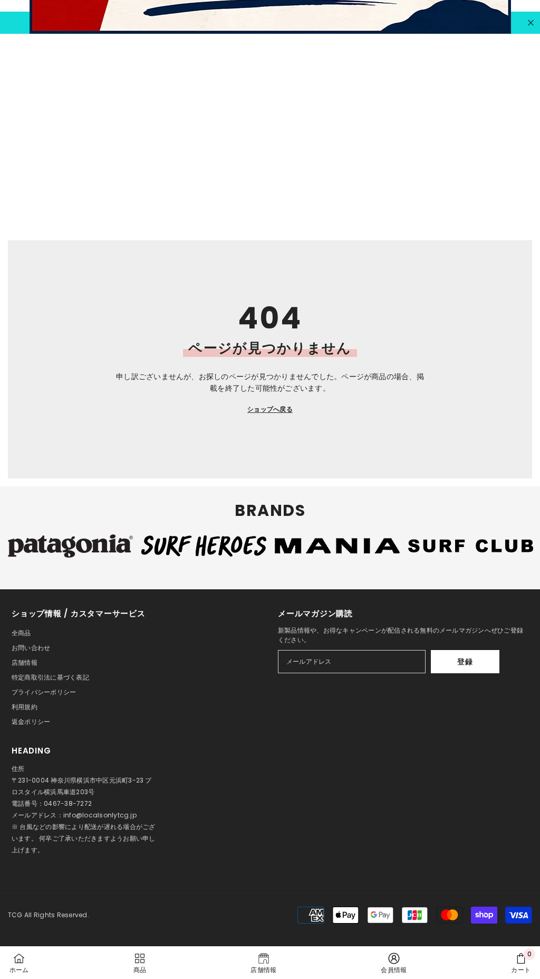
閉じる (531, 23)
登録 (464, 661)
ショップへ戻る (270, 408)
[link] (394, 962)
